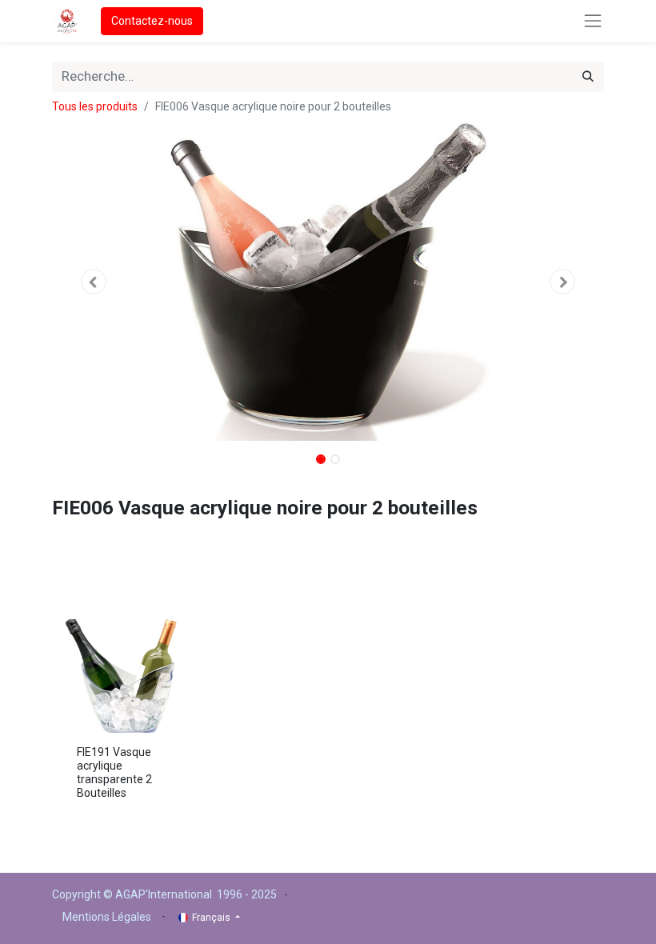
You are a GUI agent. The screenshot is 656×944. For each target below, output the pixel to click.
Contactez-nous (152, 20)
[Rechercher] (588, 77)
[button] (93, 282)
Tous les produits (95, 106)
